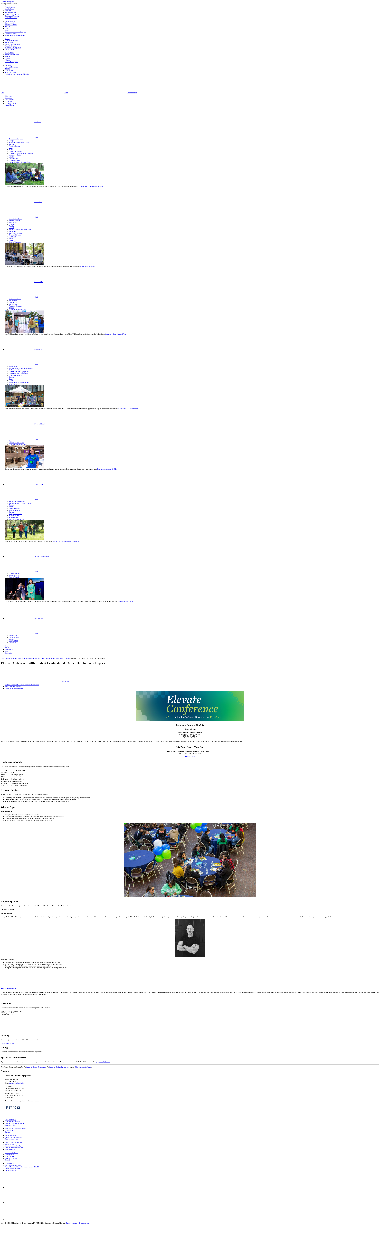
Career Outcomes (14, 573)
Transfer (11, 226)
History (11, 507)
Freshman (12, 224)
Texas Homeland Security (13, 1146)
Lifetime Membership (11, 40)
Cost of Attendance (15, 299)
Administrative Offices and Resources (20, 503)
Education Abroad (14, 160)
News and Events (10, 72)
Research (11, 505)
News (10, 441)
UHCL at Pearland (10, 103)
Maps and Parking (14, 510)
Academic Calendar (11, 25)
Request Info (9, 649)
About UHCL (38, 484)
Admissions (38, 202)
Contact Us (8, 653)
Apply (7, 648)
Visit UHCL (8, 10)
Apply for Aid (13, 300)
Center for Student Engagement (18, 372)
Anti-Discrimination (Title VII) (14, 1165)
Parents (11, 238)
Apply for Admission (15, 219)
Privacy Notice (9, 1156)
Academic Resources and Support (15, 32)
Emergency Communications (18, 444)
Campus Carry (9, 1163)
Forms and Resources (15, 306)
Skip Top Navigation (7, 1)
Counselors (12, 237)
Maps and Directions (11, 67)
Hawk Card (8, 98)
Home (3, 658)
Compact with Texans (11, 1153)
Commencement (14, 158)
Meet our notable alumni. (125, 601)
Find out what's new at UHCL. (107, 469)
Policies (7, 60)
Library (7, 30)
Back (36, 137)
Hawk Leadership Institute (13, 686)
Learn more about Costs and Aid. (115, 334)
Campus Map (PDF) (7, 1043)
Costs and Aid (38, 282)
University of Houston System (14, 1123)
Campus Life (38, 349)
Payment (11, 308)
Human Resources (10, 1135)
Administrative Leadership (17, 501)
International (13, 231)
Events (7, 28)
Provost (11, 149)
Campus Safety (9, 1130)
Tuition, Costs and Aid (12, 14)
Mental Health (9, 105)
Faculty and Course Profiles (13, 1137)
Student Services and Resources (15, 35)
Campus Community (15, 375)
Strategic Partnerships (15, 514)
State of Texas (9, 1144)
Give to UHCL (9, 49)
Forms (11, 240)
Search (3, 3)
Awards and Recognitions (13, 48)
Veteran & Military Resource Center (20, 162)
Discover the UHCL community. (128, 409)
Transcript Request (10, 33)
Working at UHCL (14, 515)
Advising (7, 26)
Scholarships (13, 304)
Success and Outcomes (41, 556)
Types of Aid (13, 302)
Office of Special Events (16, 443)
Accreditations (13, 517)
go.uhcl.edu (8, 101)
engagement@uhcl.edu (103, 1062)
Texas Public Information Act (14, 1148)
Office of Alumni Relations (83, 1067)
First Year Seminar (14, 146)
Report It (7, 1160)
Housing (11, 377)
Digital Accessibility (11, 1170)
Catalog (11, 157)
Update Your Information (12, 44)
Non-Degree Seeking (15, 233)
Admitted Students (10, 12)
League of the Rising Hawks (14, 688)
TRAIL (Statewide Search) (13, 1142)
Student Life (26, 658)
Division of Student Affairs (13, 658)
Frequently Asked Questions (17, 309)
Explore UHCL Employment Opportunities (66, 541)
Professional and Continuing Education (17, 74)
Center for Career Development (18, 373)
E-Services (8, 96)
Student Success (14, 575)
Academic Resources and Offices (19, 142)
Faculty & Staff (9, 53)
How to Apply (9, 9)
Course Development (11, 62)
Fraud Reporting (10, 1149)
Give (6, 646)
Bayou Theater (13, 384)
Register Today (190, 756)
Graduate (11, 228)
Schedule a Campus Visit (88, 266)
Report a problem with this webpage (77, 1223)
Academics (37, 122)
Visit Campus (13, 222)
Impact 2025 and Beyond (17, 519)
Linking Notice (9, 1154)
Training (7, 58)
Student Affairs (13, 366)
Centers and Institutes (15, 151)
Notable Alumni (14, 577)
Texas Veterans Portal (11, 1139)
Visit (6, 651)
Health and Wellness (15, 370)
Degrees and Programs (12, 16)
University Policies (11, 1158)
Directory (12, 512)
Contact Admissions (11, 18)
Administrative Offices (12, 54)
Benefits (7, 56)
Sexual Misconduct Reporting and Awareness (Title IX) (22, 1167)
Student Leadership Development (60, 658)
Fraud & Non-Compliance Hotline (15, 1128)
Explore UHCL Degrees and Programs (91, 186)
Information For (39, 618)
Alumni (7, 39)
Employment (9, 70)
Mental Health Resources (12, 1169)
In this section (64, 681)
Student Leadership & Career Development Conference (22, 685)
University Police (10, 1125)
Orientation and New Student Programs (21, 368)
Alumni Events (9, 42)
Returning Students (15, 235)
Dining (11, 379)
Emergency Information (12, 1121)
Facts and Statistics (14, 508)
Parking (7, 69)
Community (8, 65)
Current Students (10, 21)
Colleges (11, 141)
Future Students (10, 7)
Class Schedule (9, 23)
